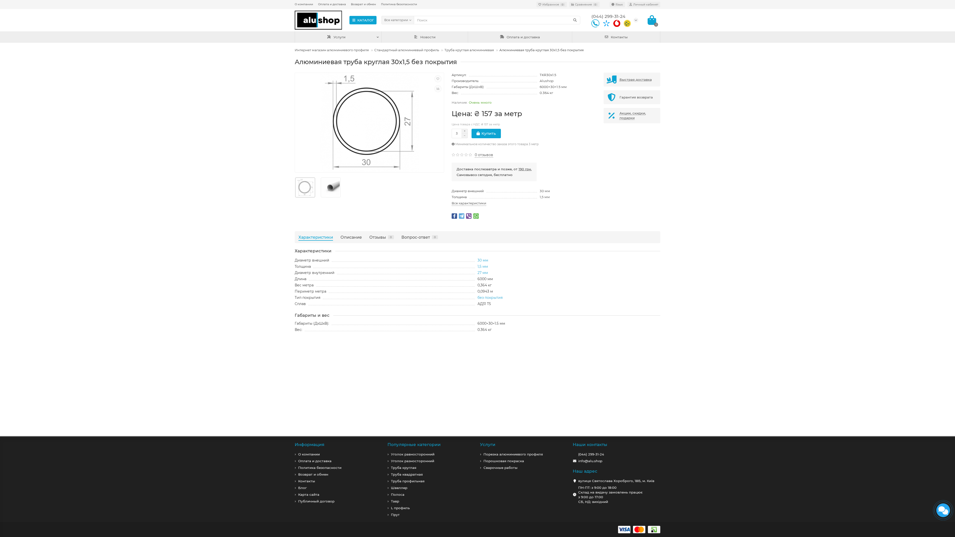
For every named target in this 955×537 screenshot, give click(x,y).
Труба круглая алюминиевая (469, 50)
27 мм (483, 272)
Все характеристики (469, 203)
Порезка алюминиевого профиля (513, 454)
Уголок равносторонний (412, 454)
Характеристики (315, 237)
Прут (395, 515)
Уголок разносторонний (412, 461)
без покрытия (490, 297)
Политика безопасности (399, 4)
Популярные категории (414, 444)
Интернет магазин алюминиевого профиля (332, 50)
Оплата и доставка (332, 4)
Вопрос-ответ (418, 237)
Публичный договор (316, 501)
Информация (309, 444)
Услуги (339, 37)
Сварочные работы (500, 468)
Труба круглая (403, 468)
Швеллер (399, 488)
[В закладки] (437, 78)
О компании (304, 4)
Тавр (395, 501)
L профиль (400, 508)
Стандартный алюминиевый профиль (406, 50)
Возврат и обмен (363, 4)
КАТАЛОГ (365, 20)
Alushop (547, 81)
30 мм (545, 191)
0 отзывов (484, 155)
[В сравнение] (437, 88)
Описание (351, 237)
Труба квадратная (407, 474)
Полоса (397, 494)
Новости (427, 37)
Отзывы (380, 237)
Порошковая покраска (503, 461)
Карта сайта (308, 494)
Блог (302, 488)
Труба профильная (408, 481)
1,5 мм (545, 197)
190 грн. (525, 169)
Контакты (619, 37)
